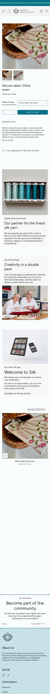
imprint (5, 692)
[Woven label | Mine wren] (25, 436)
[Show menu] (3, 11)
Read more (8, 140)
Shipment (6, 687)
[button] (9, 11)
